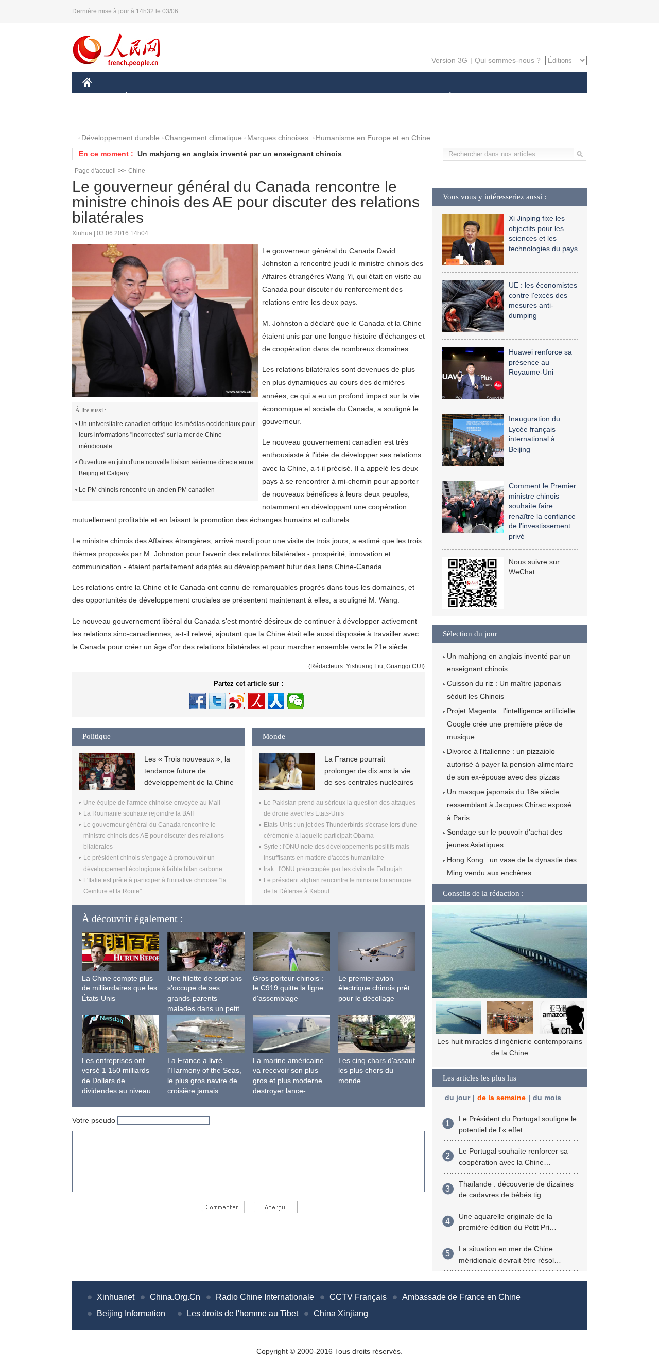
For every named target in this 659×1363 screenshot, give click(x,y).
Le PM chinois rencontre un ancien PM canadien (147, 489)
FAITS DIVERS (387, 97)
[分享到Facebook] (197, 701)
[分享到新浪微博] (237, 701)
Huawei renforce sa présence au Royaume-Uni (540, 362)
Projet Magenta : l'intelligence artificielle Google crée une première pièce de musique (511, 723)
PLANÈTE (444, 97)
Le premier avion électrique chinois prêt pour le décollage (374, 988)
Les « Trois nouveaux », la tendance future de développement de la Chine (189, 770)
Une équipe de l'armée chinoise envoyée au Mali (151, 802)
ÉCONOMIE (146, 97)
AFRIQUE (237, 97)
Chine (136, 170)
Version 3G (449, 60)
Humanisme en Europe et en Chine (373, 138)
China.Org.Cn (175, 1297)
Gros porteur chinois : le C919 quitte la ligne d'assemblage (288, 988)
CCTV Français (358, 1297)
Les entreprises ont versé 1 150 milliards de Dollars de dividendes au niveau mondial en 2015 (116, 1080)
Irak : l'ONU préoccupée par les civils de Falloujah (333, 869)
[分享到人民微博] (256, 701)
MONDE (193, 97)
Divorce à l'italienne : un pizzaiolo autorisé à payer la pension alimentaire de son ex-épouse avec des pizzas (510, 764)
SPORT (486, 97)
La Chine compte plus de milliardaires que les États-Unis (119, 988)
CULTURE (330, 97)
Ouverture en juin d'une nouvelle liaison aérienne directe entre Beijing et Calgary (166, 467)
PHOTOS (104, 117)
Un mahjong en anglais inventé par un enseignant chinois (239, 154)
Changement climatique (203, 138)
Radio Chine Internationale (265, 1297)
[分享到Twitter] (217, 701)
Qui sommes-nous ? (508, 60)
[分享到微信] (295, 701)
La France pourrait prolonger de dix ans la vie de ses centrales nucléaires (368, 770)
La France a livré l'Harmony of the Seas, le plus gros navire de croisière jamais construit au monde (204, 1080)
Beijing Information (131, 1313)
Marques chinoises (277, 138)
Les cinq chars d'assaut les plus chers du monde (376, 1070)
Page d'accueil (95, 170)
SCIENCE (283, 97)
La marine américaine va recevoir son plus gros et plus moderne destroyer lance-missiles (288, 1080)
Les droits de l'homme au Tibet (242, 1313)
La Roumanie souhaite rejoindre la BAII (138, 813)
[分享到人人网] (276, 701)
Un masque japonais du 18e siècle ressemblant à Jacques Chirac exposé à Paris (509, 805)
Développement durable (120, 138)
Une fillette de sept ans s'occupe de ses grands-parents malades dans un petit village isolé (204, 998)
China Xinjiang (341, 1313)
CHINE (100, 97)
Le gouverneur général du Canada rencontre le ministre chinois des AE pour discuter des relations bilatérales (153, 836)
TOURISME (531, 97)
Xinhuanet (115, 1297)
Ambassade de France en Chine (461, 1297)
